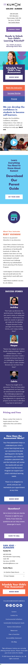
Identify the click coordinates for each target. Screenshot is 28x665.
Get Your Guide (14, 197)
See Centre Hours (14, 22)
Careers (14, 611)
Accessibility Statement (14, 638)
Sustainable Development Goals (14, 623)
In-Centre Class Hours (11, 572)
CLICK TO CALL (14, 536)
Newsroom (14, 630)
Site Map (14, 642)
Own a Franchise (14, 634)
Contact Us (14, 615)
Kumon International (14, 627)
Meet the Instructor (14, 88)
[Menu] (5, 5)
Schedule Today (14, 29)
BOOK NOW (14, 77)
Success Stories (14, 93)
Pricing (14, 99)
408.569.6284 (14, 14)
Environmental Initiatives (14, 619)
